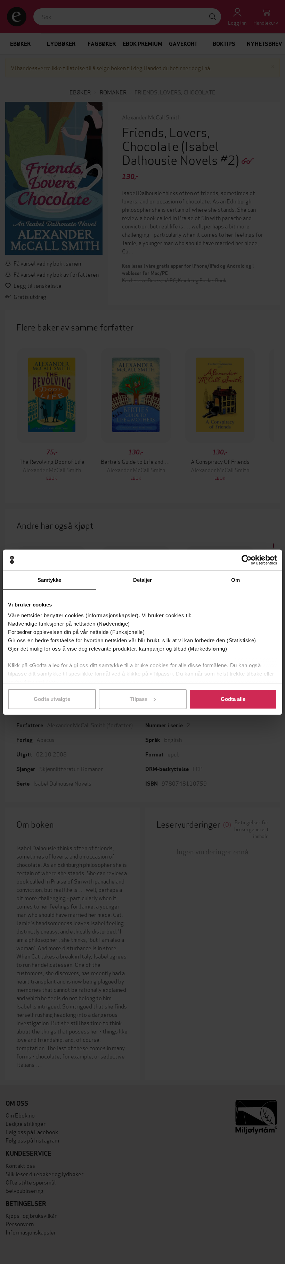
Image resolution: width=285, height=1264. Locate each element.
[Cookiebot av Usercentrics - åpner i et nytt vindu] (246, 560)
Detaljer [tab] (142, 580)
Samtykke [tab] (50, 580)
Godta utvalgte (52, 699)
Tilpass (138, 699)
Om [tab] (235, 580)
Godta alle (233, 699)
